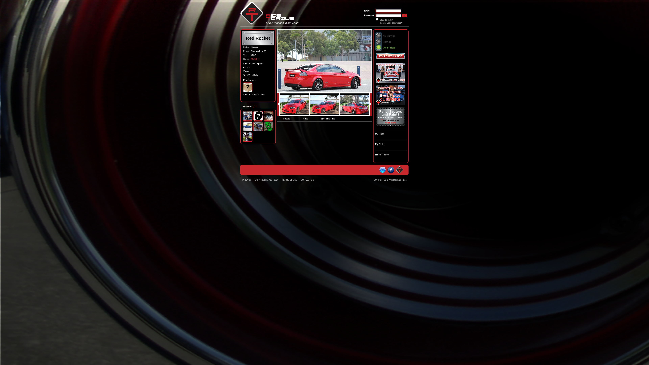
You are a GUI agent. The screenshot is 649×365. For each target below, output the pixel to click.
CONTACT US (307, 180)
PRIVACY (246, 180)
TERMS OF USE (289, 180)
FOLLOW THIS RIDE (390, 56)
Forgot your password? (391, 23)
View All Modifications (254, 94)
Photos (246, 67)
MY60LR (255, 59)
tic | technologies (398, 180)
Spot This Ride (250, 75)
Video (246, 71)
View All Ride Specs (253, 63)
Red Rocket (258, 38)
